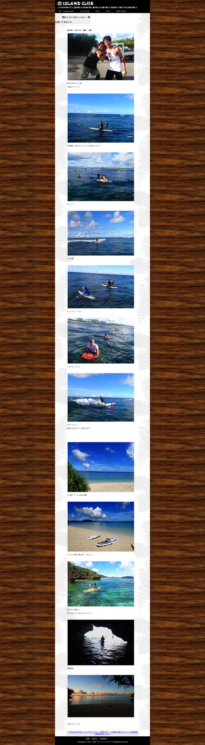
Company (103, 738)
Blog (107, 11)
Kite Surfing (85, 11)
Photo (98, 11)
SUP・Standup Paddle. (66, 11)
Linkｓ (94, 738)
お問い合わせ (121, 11)
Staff (87, 738)
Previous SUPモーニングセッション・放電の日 (88, 732)
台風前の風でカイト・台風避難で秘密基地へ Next (115, 733)
